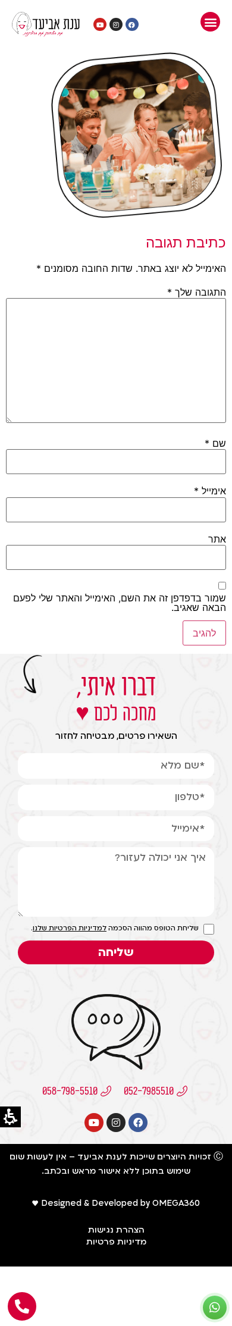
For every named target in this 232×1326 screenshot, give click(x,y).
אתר (217, 539)
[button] (210, 22)
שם (215, 443)
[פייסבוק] (132, 24)
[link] (46, 24)
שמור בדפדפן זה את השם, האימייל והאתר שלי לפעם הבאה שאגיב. (119, 602)
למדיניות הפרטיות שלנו (69, 928)
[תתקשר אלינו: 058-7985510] (22, 1306)
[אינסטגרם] (116, 24)
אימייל (210, 491)
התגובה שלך (196, 292)
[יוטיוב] (99, 24)
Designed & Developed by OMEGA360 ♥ (116, 1203)
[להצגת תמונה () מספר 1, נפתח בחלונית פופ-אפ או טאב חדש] (137, 218)
